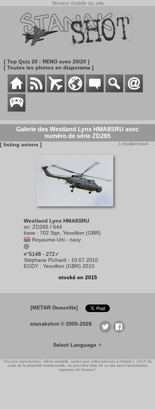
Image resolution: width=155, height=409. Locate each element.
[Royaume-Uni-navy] (27, 240)
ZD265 (40, 227)
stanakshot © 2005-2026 (61, 324)
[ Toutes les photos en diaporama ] (49, 68)
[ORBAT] (56, 91)
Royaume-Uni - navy (56, 240)
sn (26, 227)
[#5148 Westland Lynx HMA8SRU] (77, 210)
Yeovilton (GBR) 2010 (68, 266)
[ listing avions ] (21, 144)
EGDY (31, 266)
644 (57, 227)
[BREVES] (36, 91)
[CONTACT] (134, 91)
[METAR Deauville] (54, 307)
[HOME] (17, 91)
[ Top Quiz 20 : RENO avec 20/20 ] (47, 61)
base (29, 233)
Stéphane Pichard (45, 260)
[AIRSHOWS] (75, 91)
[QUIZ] (17, 110)
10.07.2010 (84, 260)
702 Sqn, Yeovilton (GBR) (70, 233)
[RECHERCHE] (114, 91)
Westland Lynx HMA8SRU (56, 221)
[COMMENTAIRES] (95, 91)
